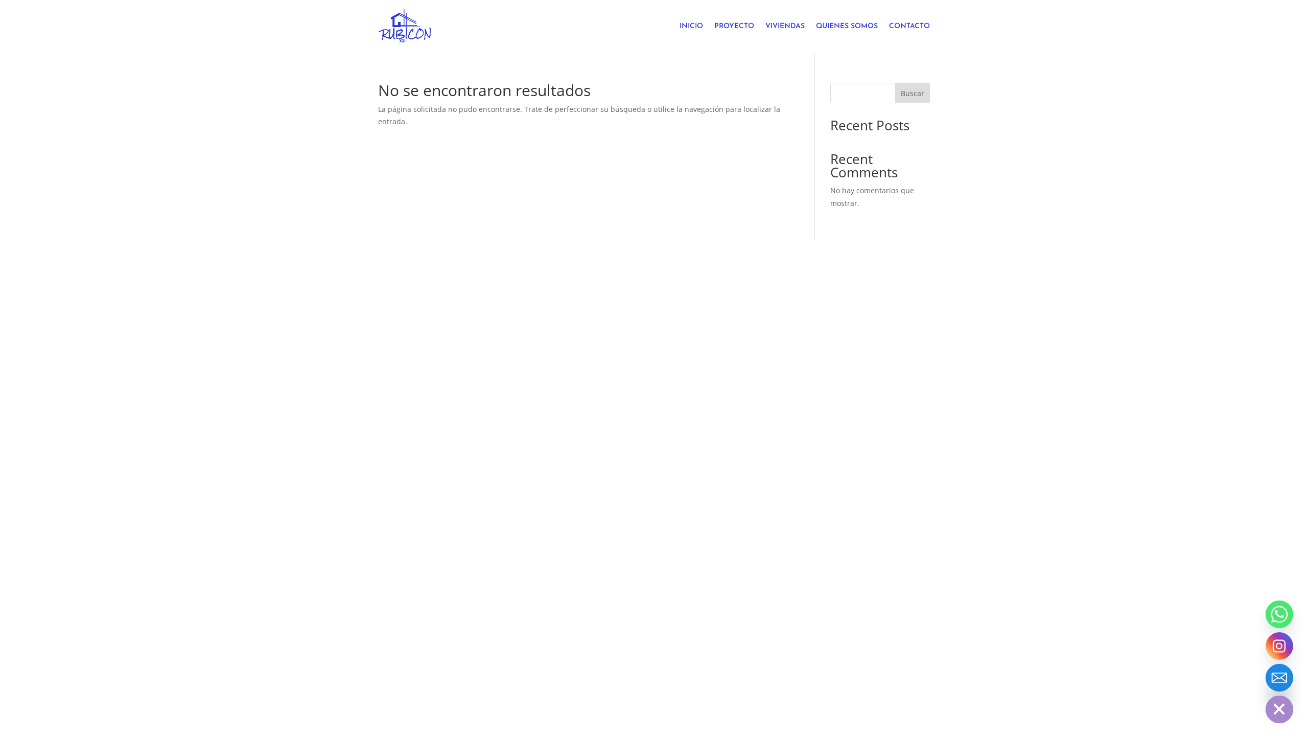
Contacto (909, 26)
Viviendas (785, 26)
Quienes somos (847, 26)
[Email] (1279, 678)
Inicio (691, 26)
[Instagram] (1279, 646)
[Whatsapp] (1279, 614)
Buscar (912, 93)
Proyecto (734, 26)
